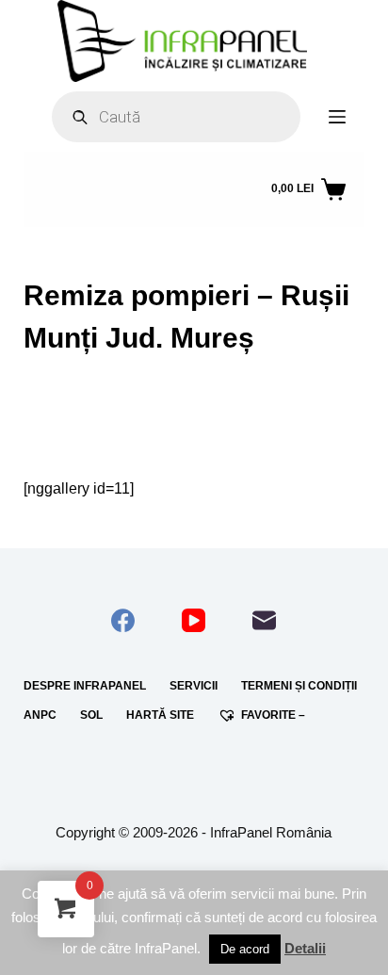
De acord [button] (244, 949)
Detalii (305, 948)
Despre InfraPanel (85, 685)
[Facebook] (123, 620)
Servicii (194, 685)
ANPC (40, 715)
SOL (91, 715)
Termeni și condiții (299, 685)
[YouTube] (193, 620)
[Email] (264, 620)
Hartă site (160, 715)
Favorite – (273, 715)
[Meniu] (337, 116)
